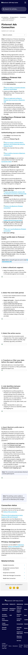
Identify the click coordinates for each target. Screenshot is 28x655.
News (25, 615)
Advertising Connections (8, 18)
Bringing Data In (14, 17)
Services (19, 640)
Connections (23, 17)
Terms (10, 646)
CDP (11, 615)
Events (26, 628)
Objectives (21, 544)
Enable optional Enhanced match (13, 220)
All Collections (4, 17)
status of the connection (10, 512)
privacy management (14, 546)
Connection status (6, 161)
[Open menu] (25, 2)
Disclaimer (15, 646)
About (25, 609)
